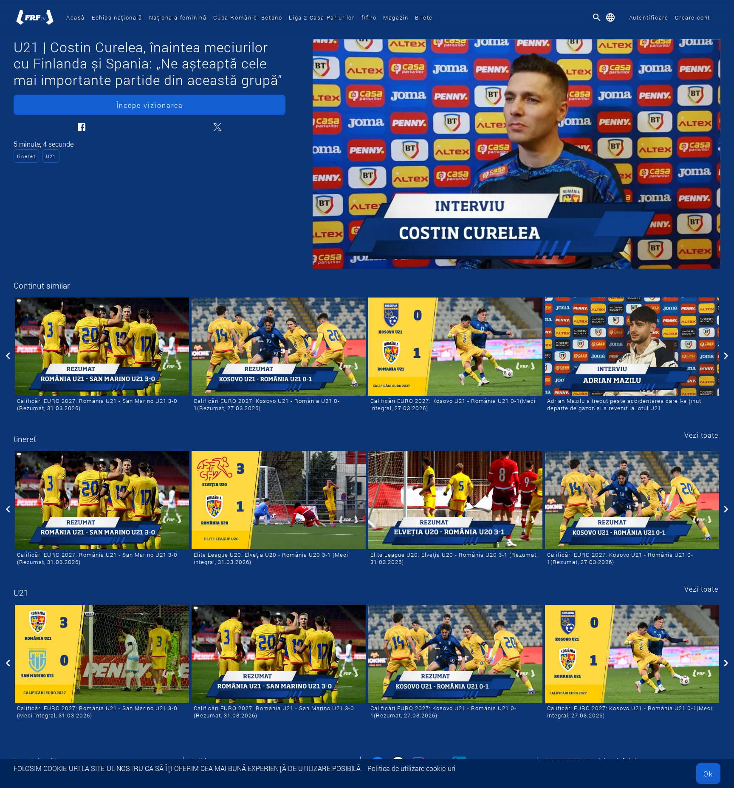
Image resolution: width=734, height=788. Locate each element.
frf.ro (369, 17)
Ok (708, 773)
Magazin (395, 17)
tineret (26, 156)
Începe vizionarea (149, 105)
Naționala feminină (178, 17)
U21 (51, 156)
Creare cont (692, 17)
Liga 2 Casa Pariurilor (321, 17)
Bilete (424, 17)
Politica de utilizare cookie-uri (411, 768)
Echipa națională (117, 17)
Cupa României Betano (247, 17)
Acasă (75, 17)
